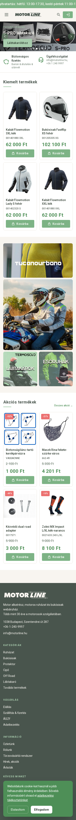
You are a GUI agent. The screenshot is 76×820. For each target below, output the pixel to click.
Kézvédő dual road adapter (18, 528)
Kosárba (22, 153)
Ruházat (8, 652)
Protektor (9, 664)
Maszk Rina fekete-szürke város (54, 451)
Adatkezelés (11, 724)
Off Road (9, 676)
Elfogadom (41, 809)
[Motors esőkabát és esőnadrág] (56, 369)
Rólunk (7, 749)
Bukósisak (9, 658)
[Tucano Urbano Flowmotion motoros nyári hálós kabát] (38, 260)
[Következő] (71, 36)
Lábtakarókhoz (17, 43)
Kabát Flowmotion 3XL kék (18, 131)
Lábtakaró (9, 681)
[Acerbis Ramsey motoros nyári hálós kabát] (38, 314)
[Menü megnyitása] (6, 14)
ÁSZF (6, 718)
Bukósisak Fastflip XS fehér (54, 131)
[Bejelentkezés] (68, 14)
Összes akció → (63, 405)
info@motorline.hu (15, 633)
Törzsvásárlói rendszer (18, 755)
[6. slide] (45, 49)
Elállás (7, 707)
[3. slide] (36, 49)
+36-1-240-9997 (13, 626)
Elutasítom (18, 809)
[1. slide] (31, 49)
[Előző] (5, 36)
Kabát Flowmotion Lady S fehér (18, 201)
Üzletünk (9, 744)
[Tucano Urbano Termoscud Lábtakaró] (20, 369)
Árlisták (8, 767)
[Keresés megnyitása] (58, 14)
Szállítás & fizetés (14, 713)
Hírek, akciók (11, 761)
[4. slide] (39, 49)
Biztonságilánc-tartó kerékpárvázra (19, 451)
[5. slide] (42, 49)
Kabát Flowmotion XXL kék (54, 201)
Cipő (6, 670)
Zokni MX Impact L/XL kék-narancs (53, 528)
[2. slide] (34, 49)
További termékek (14, 687)
